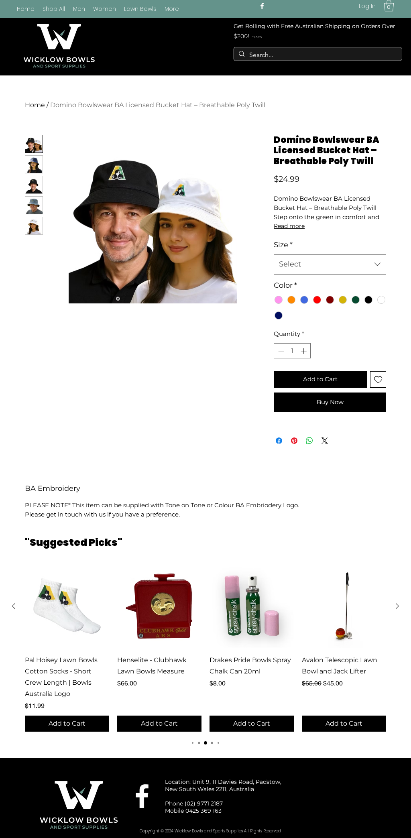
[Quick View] (67, 606)
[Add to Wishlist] (378, 379)
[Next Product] (397, 606)
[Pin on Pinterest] (294, 440)
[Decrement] (280, 351)
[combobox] (330, 264)
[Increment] (304, 351)
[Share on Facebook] (279, 440)
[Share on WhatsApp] (309, 440)
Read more (289, 226)
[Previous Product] (13, 606)
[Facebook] (262, 6)
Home (35, 105)
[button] (389, 6)
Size (283, 244)
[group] (205, 648)
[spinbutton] (292, 351)
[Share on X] (325, 440)
